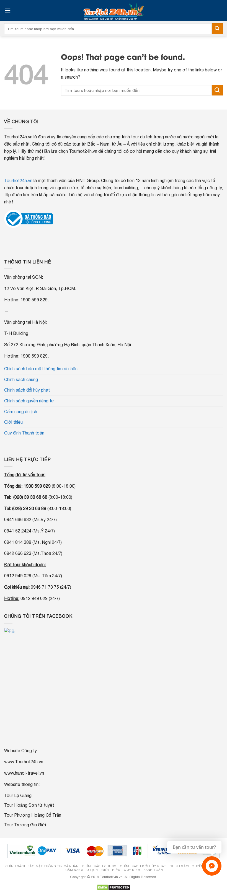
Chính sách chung (21, 379)
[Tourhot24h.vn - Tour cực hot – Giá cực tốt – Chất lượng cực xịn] (113, 10)
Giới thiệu (13, 422)
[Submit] (217, 28)
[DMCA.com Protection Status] (113, 887)
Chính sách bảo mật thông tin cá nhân (41, 368)
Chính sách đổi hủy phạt (27, 389)
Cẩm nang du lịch (20, 411)
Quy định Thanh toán (24, 432)
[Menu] (7, 10)
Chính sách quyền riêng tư (29, 400)
